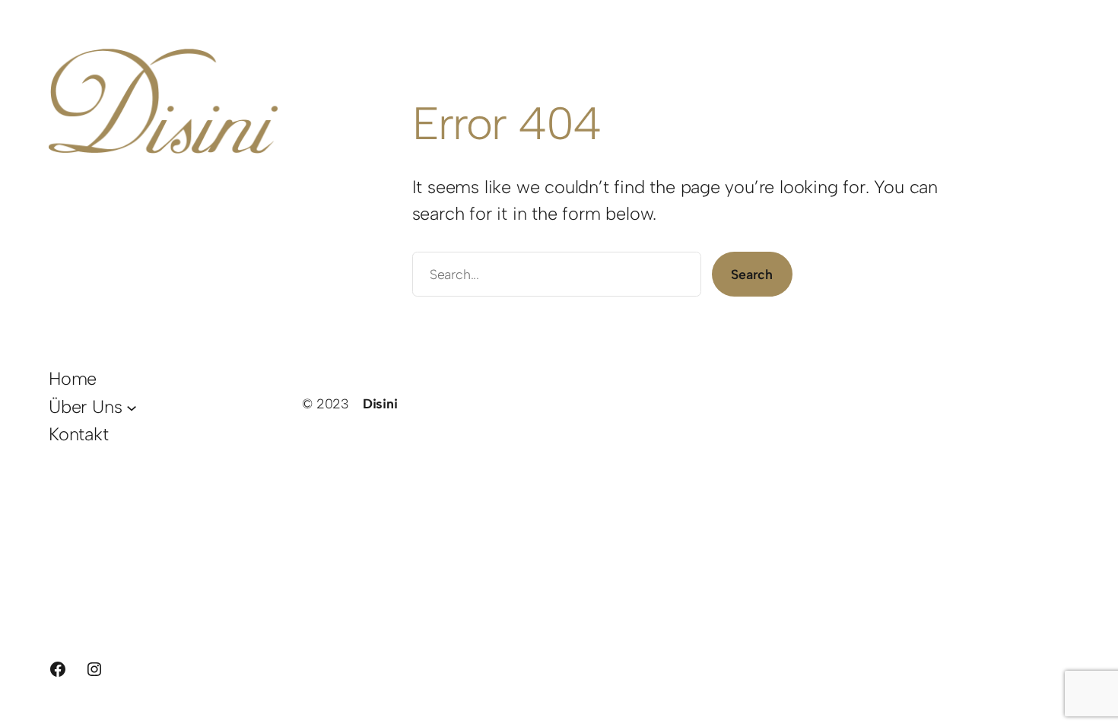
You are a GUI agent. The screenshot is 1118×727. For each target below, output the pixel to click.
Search (752, 274)
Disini (380, 403)
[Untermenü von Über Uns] (131, 407)
